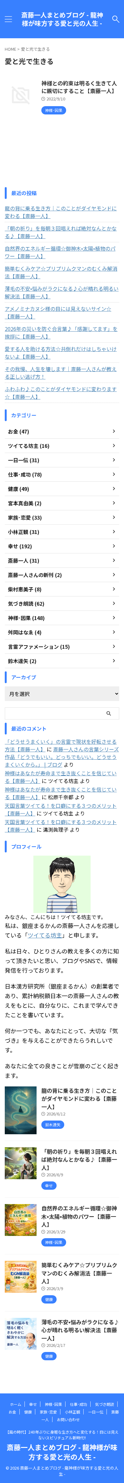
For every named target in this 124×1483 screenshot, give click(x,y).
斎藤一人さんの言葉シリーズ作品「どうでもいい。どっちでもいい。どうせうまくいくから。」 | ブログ (62, 756)
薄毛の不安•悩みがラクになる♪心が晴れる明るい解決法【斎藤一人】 (62, 292)
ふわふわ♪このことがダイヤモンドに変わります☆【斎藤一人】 (61, 392)
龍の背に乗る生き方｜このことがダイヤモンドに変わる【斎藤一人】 (61, 212)
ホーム (15, 1404)
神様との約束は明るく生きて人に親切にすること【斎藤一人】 (79, 87)
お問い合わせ (68, 1419)
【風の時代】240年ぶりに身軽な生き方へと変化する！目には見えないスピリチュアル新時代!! (62, 1434)
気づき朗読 (104, 1404)
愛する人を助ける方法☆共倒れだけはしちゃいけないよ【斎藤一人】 (61, 352)
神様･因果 (53, 1404)
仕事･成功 (78, 1404)
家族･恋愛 (48, 1411)
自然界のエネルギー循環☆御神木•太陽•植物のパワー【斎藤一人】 (60, 252)
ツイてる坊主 (45, 935)
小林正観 (72, 1411)
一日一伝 (95, 1411)
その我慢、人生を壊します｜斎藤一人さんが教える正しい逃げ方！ (61, 372)
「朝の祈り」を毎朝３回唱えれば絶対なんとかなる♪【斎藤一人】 (61, 232)
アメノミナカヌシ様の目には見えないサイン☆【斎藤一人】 (58, 312)
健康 (28, 1411)
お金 (12, 1411)
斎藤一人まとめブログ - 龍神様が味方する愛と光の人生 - (62, 19)
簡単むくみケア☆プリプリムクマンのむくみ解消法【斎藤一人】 (61, 272)
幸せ (33, 1404)
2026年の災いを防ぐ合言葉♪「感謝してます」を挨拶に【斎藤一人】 (61, 332)
